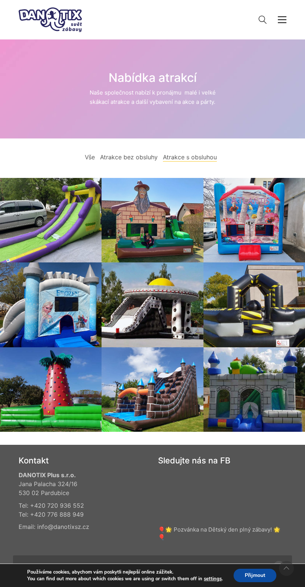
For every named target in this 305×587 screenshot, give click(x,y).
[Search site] (263, 21)
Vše (90, 157)
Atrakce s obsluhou (190, 157)
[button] (282, 20)
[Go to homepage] (50, 19)
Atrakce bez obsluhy (129, 157)
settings (213, 578)
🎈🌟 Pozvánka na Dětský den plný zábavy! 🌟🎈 (219, 533)
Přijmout (255, 575)
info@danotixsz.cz (63, 526)
